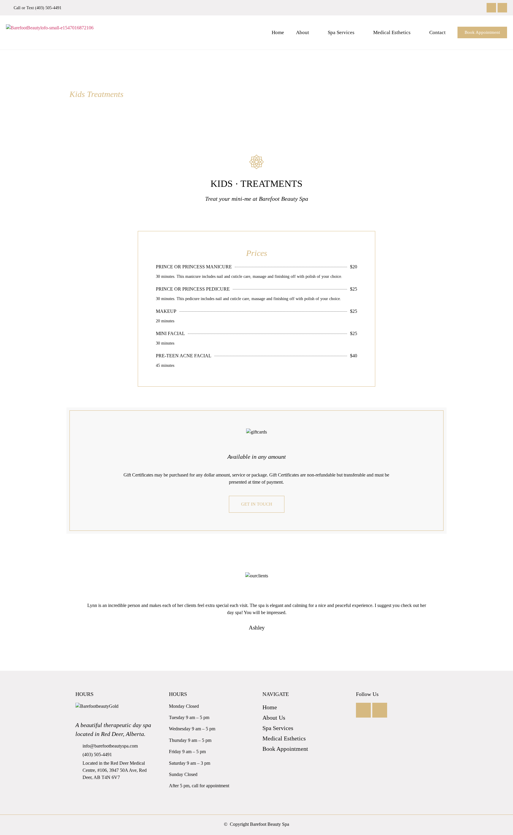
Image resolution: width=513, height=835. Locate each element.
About (302, 32)
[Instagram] (502, 7)
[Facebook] (491, 7)
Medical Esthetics (392, 32)
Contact (437, 32)
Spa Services (341, 32)
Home (278, 32)
